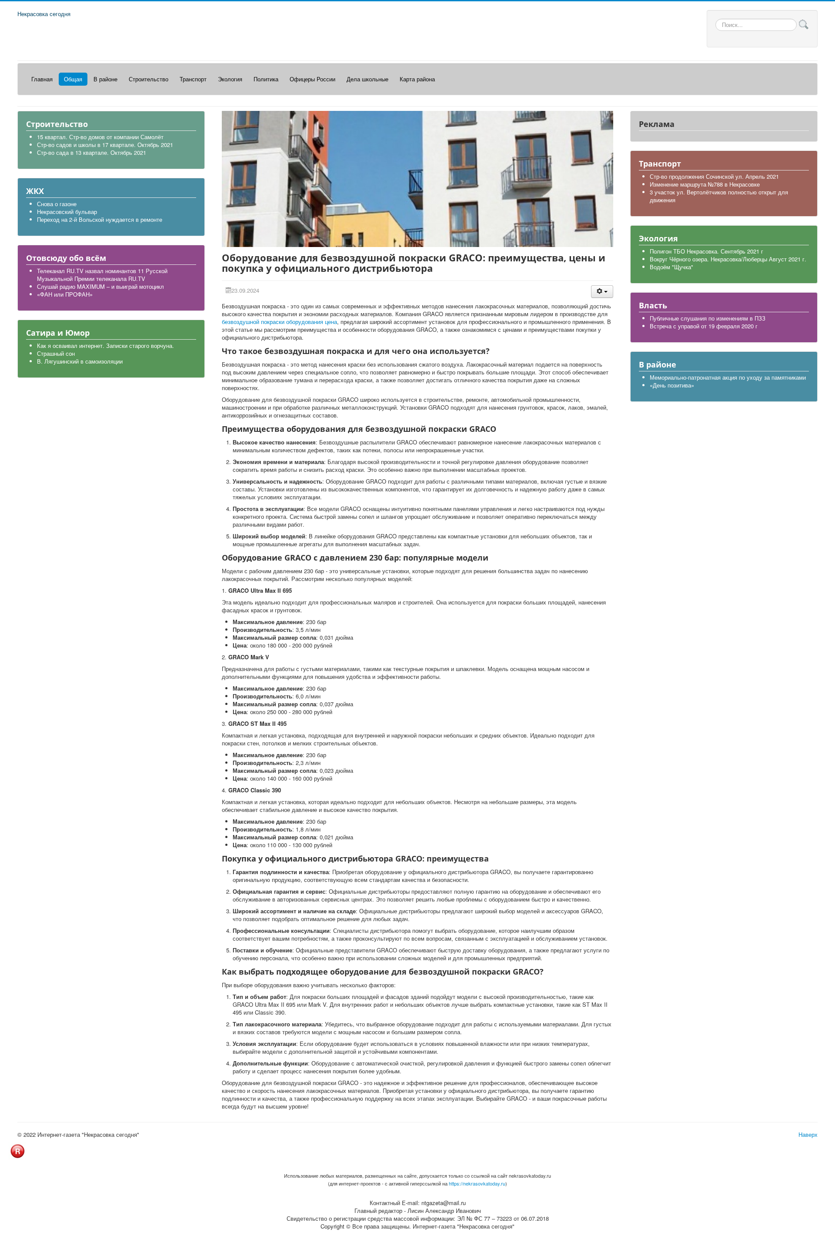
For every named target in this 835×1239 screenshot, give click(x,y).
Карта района (417, 79)
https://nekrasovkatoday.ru (477, 1183)
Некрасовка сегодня (43, 14)
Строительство (148, 79)
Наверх (808, 1134)
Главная (42, 79)
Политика (266, 79)
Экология (230, 79)
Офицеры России (312, 79)
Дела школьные (367, 79)
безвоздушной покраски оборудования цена (279, 321)
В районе (105, 79)
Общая (73, 79)
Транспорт (193, 79)
